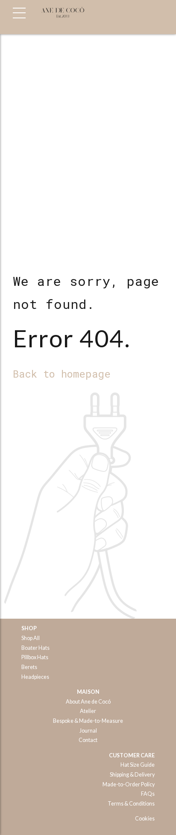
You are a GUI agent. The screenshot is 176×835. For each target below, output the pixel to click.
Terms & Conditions (131, 803)
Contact (88, 740)
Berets (29, 667)
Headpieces (35, 677)
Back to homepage (62, 373)
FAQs (148, 794)
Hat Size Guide (137, 765)
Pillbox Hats (34, 657)
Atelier (88, 711)
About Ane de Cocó (88, 701)
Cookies (145, 818)
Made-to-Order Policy (129, 784)
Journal (88, 730)
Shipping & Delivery (132, 774)
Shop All (30, 638)
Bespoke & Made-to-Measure (88, 721)
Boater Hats (35, 648)
